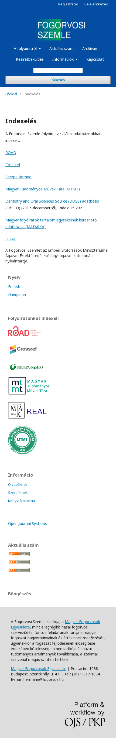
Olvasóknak (17, 484)
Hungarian (17, 294)
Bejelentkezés (96, 4)
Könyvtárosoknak (22, 500)
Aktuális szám (61, 48)
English (14, 286)
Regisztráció (68, 4)
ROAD (10, 152)
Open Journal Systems (27, 523)
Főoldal (11, 93)
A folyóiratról (26, 48)
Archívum (90, 48)
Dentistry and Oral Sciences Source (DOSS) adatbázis (52, 201)
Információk (63, 59)
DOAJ (10, 238)
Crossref (12, 164)
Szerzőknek (18, 492)
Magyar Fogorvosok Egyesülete (38, 668)
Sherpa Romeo (18, 176)
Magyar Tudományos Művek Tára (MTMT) (42, 189)
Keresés (58, 80)
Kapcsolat (95, 59)
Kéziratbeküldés (30, 59)
